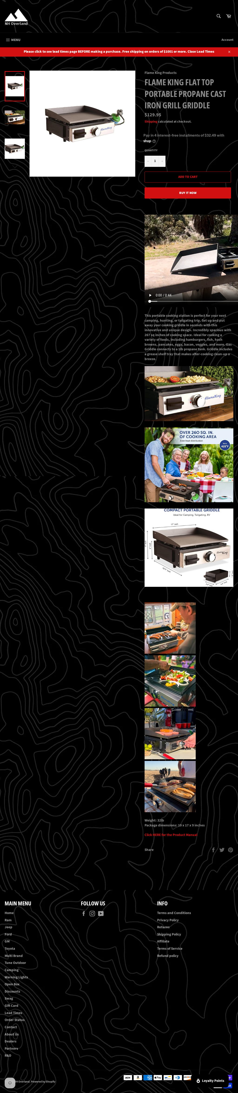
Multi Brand (14, 955)
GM (7, 941)
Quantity (151, 150)
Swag (9, 998)
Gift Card (11, 1005)
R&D (8, 1055)
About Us (12, 1034)
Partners (11, 1048)
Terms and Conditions (174, 913)
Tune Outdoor (15, 962)
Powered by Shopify (43, 1082)
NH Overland (22, 1082)
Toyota (10, 948)
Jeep (8, 927)
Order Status (15, 1019)
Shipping (151, 121)
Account (227, 40)
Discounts (12, 991)
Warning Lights (16, 977)
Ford (8, 934)
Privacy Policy (168, 920)
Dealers (11, 1041)
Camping (12, 970)
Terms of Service (169, 948)
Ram (8, 920)
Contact (11, 1027)
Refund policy (167, 955)
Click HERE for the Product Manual (171, 834)
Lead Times (13, 1013)
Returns (163, 927)
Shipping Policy (169, 934)
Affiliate (163, 941)
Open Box (12, 984)
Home (9, 913)
